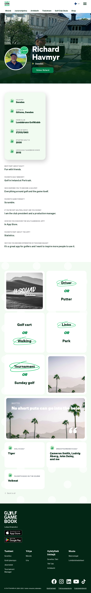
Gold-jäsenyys (10, 560)
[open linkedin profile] (69, 581)
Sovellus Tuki (52, 559)
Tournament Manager (9, 570)
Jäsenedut (8, 565)
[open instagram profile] (61, 581)
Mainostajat (73, 556)
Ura (27, 560)
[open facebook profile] (54, 581)
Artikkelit (51, 568)
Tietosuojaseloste (65, 588)
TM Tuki (50, 564)
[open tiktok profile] (84, 581)
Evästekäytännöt (80, 588)
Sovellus (7, 556)
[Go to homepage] (8, 3)
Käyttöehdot (51, 588)
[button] (77, 4)
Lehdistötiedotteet (76, 560)
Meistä (28, 556)
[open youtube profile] (76, 581)
